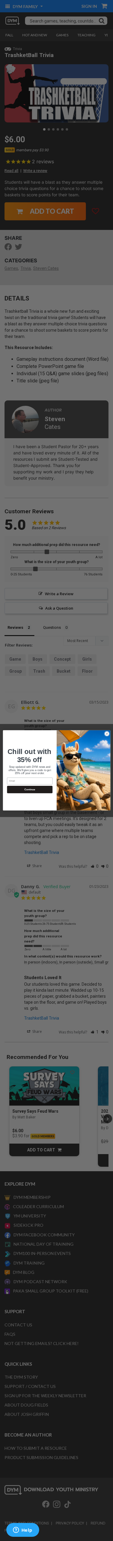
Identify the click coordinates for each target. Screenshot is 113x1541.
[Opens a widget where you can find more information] (22, 1530)
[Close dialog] (106, 733)
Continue (29, 789)
